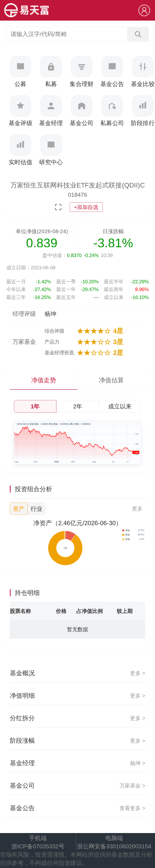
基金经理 (77, 763)
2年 (77, 406)
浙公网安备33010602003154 (114, 846)
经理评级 (24, 313)
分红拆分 (77, 718)
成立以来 (120, 406)
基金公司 (77, 785)
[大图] (58, 207)
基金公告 (77, 808)
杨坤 (50, 313)
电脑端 (114, 838)
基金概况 (77, 673)
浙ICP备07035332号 (37, 846)
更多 (137, 509)
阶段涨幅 (77, 740)
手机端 (38, 838)
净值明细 (77, 695)
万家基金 (24, 341)
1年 (35, 406)
